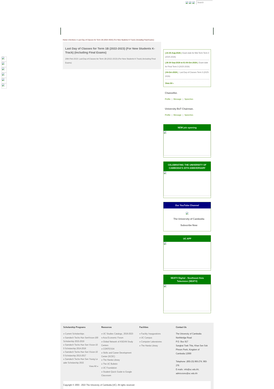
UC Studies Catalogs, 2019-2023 (118, 334)
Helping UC (119, 2)
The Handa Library (111, 360)
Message (177, 99)
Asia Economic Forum (113, 338)
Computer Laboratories (151, 342)
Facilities (68, 2)
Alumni (159, 31)
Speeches (188, 99)
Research (146, 31)
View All (92, 366)
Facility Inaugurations (151, 334)
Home (65, 40)
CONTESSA (108, 349)
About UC (68, 31)
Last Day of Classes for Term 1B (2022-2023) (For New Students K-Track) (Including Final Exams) (116, 40)
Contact (133, 2)
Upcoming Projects (178, 31)
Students (131, 31)
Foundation (170, 2)
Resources (115, 31)
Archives (103, 2)
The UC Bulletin (110, 364)
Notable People (151, 2)
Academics (98, 31)
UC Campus (146, 338)
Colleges (83, 31)
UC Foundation (110, 368)
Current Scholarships (74, 334)
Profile (167, 99)
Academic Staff (86, 2)
